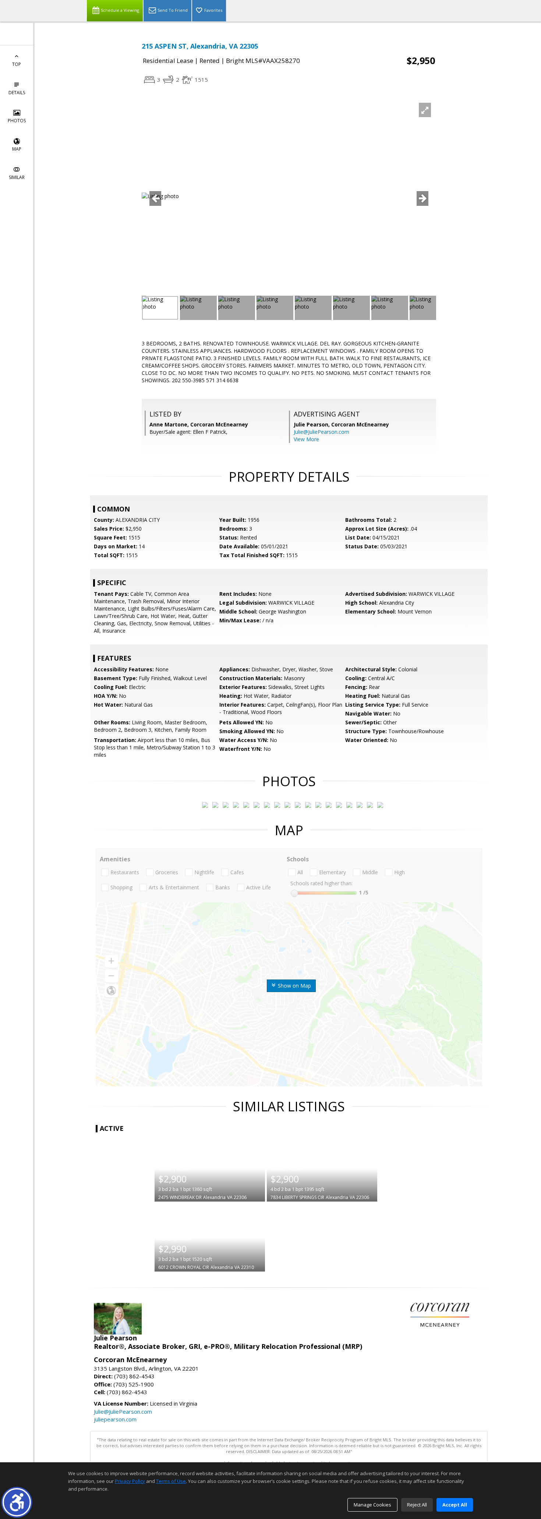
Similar (17, 177)
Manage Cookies (372, 1504)
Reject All (417, 1504)
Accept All (454, 1504)
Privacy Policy (130, 1481)
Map (16, 149)
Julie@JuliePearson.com (321, 431)
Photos (17, 120)
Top (16, 64)
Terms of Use (171, 1481)
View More (306, 439)
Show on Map (293, 985)
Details (16, 92)
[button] (17, 1502)
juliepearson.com (115, 1419)
